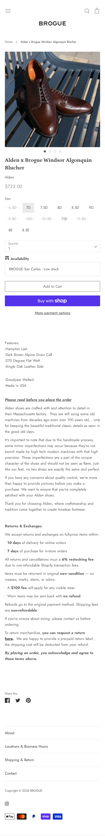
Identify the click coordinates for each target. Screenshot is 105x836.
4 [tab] (60, 151)
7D (28, 207)
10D (29, 219)
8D (59, 207)
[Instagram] (5, 803)
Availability (19, 258)
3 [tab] (55, 151)
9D (91, 207)
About (9, 733)
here (9, 638)
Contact (11, 773)
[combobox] (52, 246)
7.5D (44, 207)
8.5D (75, 207)
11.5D (81, 219)
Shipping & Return (19, 760)
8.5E (25, 230)
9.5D (12, 219)
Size (7, 199)
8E (10, 230)
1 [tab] (45, 151)
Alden (9, 177)
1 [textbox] (9, 248)
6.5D (12, 207)
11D (64, 219)
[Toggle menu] (8, 10)
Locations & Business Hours (26, 746)
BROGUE (36, 790)
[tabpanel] (52, 99)
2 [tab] (50, 151)
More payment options (52, 313)
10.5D (47, 219)
